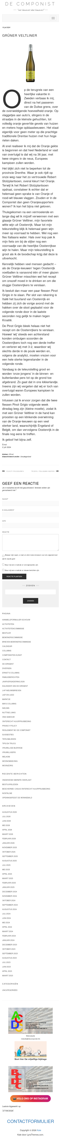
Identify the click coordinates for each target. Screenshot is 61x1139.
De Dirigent (8, 664)
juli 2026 (6, 816)
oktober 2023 (8, 949)
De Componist (30, 3)
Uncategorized (25, 456)
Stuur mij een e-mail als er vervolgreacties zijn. (21, 565)
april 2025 (7, 874)
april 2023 (7, 971)
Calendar (7, 646)
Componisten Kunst (12, 655)
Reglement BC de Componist (16, 730)
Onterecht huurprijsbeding (16, 721)
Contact (6, 659)
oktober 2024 (8, 900)
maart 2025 (7, 878)
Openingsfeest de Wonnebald (17, 797)
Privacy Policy (9, 725)
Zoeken (30, 600)
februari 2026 (9, 838)
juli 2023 (6, 962)
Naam (5, 499)
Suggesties (8, 734)
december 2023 (9, 944)
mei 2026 (6, 825)
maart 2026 (7, 834)
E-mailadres (8, 510)
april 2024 (7, 927)
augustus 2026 (9, 812)
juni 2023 (6, 966)
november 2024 (9, 896)
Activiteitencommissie (13, 628)
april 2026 (7, 829)
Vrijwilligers (9, 752)
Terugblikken (9, 739)
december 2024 (9, 891)
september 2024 (10, 904)
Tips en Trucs (9, 743)
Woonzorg (7, 765)
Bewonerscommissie (12, 637)
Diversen (6, 668)
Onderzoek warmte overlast (16, 780)
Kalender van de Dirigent (15, 686)
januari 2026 (8, 843)
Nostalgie (7, 793)
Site (4, 521)
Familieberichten (10, 677)
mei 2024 (6, 922)
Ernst (11, 454)
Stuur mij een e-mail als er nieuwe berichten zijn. (22, 570)
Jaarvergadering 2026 (13, 681)
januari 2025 (8, 887)
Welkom (6, 756)
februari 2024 (9, 935)
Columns (6, 650)
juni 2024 (6, 918)
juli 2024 (6, 913)
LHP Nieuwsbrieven (11, 690)
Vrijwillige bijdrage (12, 747)
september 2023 (10, 953)
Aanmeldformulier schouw (16, 619)
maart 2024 (7, 931)
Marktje (6, 699)
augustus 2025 (9, 860)
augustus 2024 (9, 909)
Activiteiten (8, 624)
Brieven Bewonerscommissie (16, 641)
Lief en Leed (8, 694)
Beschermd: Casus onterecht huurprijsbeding (26, 788)
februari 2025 (9, 882)
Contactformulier (30, 1121)
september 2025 (10, 856)
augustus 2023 (9, 958)
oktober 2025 (8, 851)
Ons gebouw (8, 717)
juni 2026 (6, 821)
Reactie (5, 532)
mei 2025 (6, 869)
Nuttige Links (9, 712)
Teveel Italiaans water (42, 471)
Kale (39, 1130)
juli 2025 (6, 865)
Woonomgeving (9, 761)
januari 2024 (8, 940)
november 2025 (9, 847)
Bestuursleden (10, 784)
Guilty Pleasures (15, 471)
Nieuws (5, 708)
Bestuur (6, 633)
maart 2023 (7, 975)
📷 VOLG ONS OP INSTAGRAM (30, 1098)
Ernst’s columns (10, 672)
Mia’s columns (9, 703)
